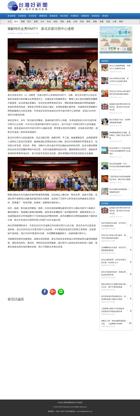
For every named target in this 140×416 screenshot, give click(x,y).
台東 (115, 21)
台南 (75, 21)
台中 (42, 21)
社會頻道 (22, 16)
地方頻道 (64, 16)
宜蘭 (101, 21)
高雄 (82, 21)
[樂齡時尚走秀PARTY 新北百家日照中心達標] (44, 292)
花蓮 (108, 21)
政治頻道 (12, 16)
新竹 (29, 21)
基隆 (95, 21)
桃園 (23, 21)
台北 (10, 21)
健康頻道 (43, 16)
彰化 (49, 21)
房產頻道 (85, 16)
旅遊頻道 (54, 16)
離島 (121, 21)
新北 (16, 21)
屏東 (88, 21)
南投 (56, 21)
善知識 (105, 16)
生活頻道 (33, 16)
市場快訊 (75, 16)
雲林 (62, 21)
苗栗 (36, 21)
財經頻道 (96, 16)
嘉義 (69, 21)
